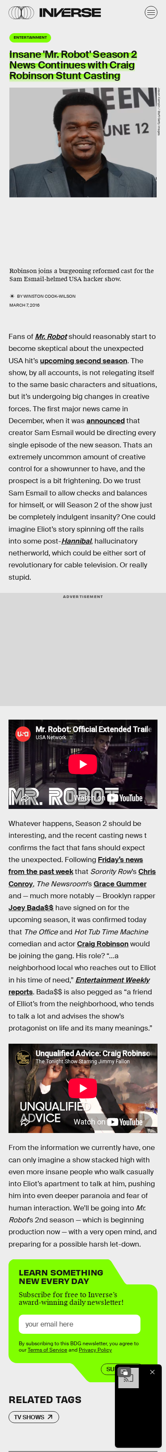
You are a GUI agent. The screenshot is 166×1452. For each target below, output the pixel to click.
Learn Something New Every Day (61, 1276)
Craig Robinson (103, 944)
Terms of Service (47, 1350)
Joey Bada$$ (31, 907)
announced (105, 420)
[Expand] (124, 1372)
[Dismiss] (152, 1372)
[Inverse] (70, 12)
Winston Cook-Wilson (49, 296)
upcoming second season (83, 360)
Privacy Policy (95, 1350)
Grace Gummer (120, 884)
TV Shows (29, 1417)
